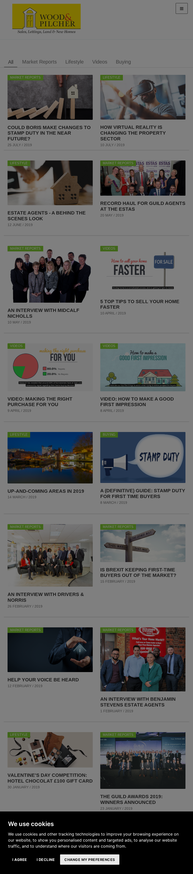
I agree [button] (19, 859)
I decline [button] (46, 859)
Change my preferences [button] (89, 859)
